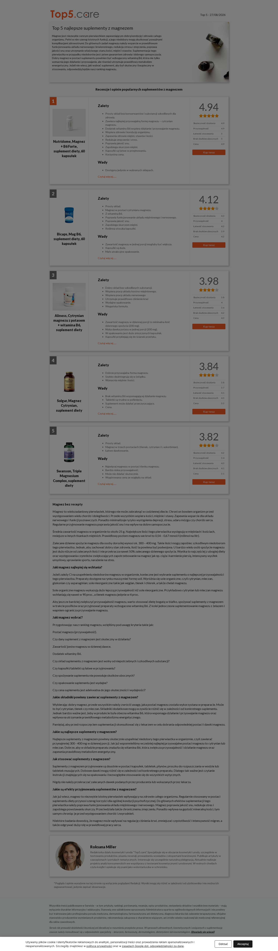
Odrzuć (223, 944)
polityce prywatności (99, 946)
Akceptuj (242, 944)
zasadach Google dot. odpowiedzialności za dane (153, 946)
